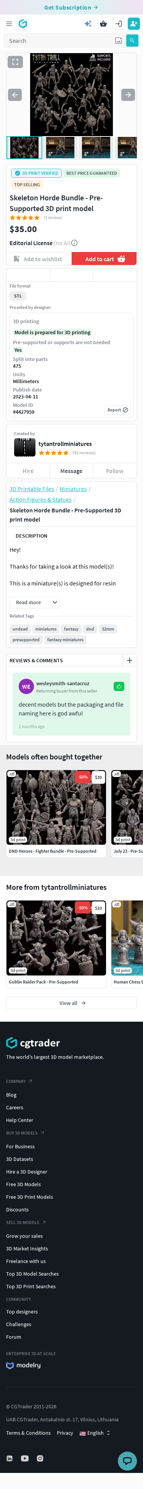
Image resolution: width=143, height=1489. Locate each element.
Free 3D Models (23, 1184)
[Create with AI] (88, 24)
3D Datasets (19, 1159)
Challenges (18, 1324)
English (91, 1433)
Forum (13, 1336)
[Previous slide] (15, 95)
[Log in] (118, 24)
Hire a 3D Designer (26, 1171)
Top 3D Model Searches (32, 1273)
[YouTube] (25, 1458)
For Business (20, 1146)
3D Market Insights (27, 1248)
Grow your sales (24, 1235)
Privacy (65, 1432)
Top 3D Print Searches (31, 1286)
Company (16, 1081)
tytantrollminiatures (65, 443)
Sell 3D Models (22, 1222)
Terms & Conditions (28, 1432)
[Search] (132, 40)
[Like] (28, 275)
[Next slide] (128, 95)
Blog (11, 1094)
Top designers (22, 1311)
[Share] (115, 275)
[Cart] (103, 24)
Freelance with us (26, 1261)
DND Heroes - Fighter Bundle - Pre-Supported (52, 851)
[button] (118, 40)
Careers (14, 1107)
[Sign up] (134, 24)
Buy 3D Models (22, 1133)
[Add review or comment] (130, 660)
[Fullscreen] (15, 62)
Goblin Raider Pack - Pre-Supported (43, 982)
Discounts (17, 1209)
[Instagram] (41, 1458)
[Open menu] (9, 24)
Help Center (19, 1120)
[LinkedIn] (10, 1458)
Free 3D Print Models (29, 1196)
